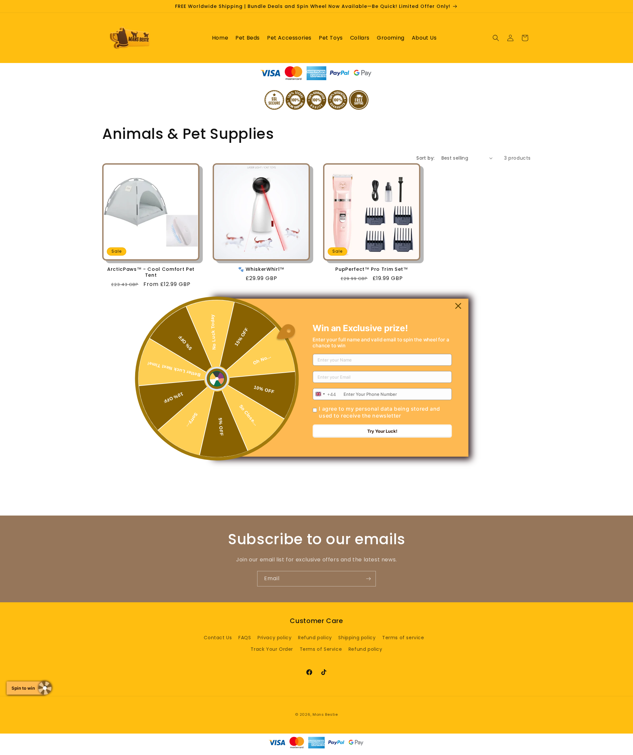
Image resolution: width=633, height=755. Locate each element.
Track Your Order (272, 649)
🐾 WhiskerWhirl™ (261, 269)
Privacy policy (274, 637)
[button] (496, 38)
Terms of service (403, 637)
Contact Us (218, 637)
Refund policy (315, 637)
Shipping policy (357, 637)
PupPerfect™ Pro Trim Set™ (371, 269)
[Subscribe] (368, 578)
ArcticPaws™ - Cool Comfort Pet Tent (151, 272)
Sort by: (425, 158)
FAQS (244, 637)
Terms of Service (321, 649)
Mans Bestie (325, 714)
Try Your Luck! (382, 431)
